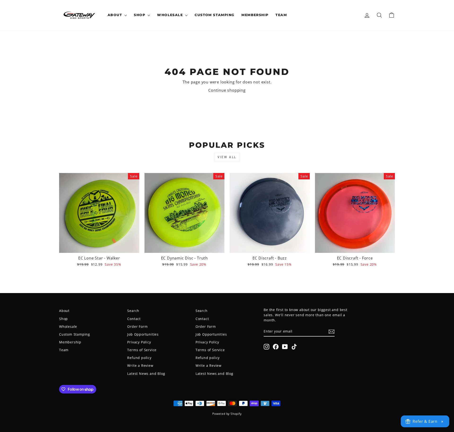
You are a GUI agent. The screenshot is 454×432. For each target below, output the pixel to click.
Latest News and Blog (146, 373)
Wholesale (170, 15)
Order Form (137, 326)
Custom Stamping (214, 15)
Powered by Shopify (226, 414)
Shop (140, 15)
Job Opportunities (143, 334)
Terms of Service (142, 350)
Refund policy (139, 357)
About (115, 15)
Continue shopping (227, 90)
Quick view (99, 247)
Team (281, 15)
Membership (254, 15)
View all (227, 157)
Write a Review (140, 365)
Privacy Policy (139, 342)
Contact (134, 318)
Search (133, 310)
